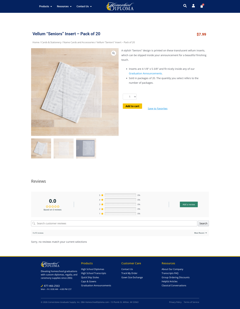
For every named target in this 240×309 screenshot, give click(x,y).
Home (35, 42)
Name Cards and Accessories (79, 42)
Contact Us (83, 6)
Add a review (189, 204)
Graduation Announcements (145, 73)
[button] (113, 53)
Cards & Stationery (51, 42)
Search (203, 223)
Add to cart (132, 106)
